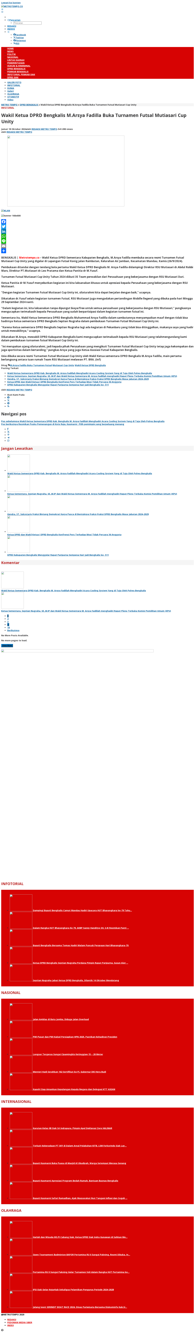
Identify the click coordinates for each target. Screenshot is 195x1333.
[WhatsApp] (97, 236)
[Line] (97, 241)
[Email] (97, 246)
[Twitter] (97, 226)
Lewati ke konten (11, 2)
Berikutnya (13, 630)
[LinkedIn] (97, 231)
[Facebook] (97, 221)
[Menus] (2, 9)
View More (7, 645)
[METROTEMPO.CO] (12, 6)
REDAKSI (11, 1319)
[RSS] (8, 406)
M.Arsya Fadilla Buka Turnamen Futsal (31, 365)
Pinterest (21, 40)
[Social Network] (8, 31)
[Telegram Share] (8, 437)
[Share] (97, 250)
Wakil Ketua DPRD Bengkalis (90, 365)
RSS (17, 43)
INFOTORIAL (7, 107)
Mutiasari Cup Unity (63, 365)
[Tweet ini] (8, 432)
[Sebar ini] (7, 429)
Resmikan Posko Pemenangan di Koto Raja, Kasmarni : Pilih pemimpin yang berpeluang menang (62, 424)
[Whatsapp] (8, 440)
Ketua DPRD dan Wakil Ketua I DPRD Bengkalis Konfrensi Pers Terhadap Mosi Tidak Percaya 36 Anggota (64, 381)
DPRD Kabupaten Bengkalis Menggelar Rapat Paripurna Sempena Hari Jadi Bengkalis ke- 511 (58, 384)
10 (8, 627)
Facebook (21, 34)
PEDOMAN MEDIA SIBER (19, 1322)
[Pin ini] (8, 434)
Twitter (20, 37)
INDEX (10, 1325)
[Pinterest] (8, 403)
